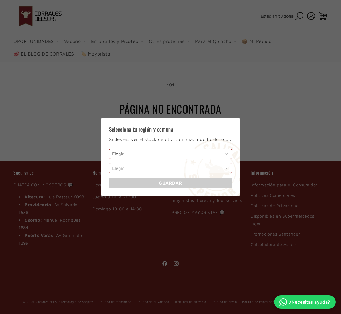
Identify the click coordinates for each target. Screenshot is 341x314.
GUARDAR (170, 183)
